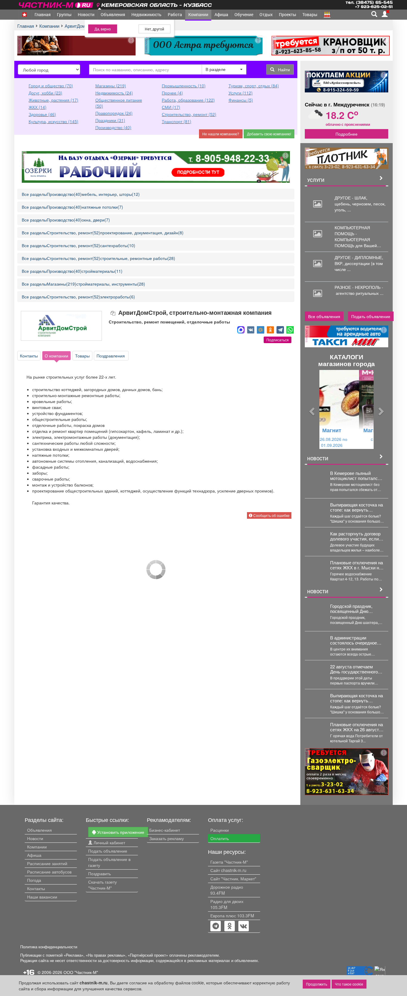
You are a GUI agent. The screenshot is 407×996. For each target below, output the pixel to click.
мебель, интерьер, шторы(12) (111, 194)
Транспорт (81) (176, 121)
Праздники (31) (110, 120)
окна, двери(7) (96, 220)
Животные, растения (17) (53, 100)
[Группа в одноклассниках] (215, 927)
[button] (311, 409)
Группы (64, 14)
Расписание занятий (47, 863)
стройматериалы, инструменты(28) (110, 284)
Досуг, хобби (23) (45, 93)
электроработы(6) (117, 297)
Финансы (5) (241, 100)
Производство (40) (113, 127)
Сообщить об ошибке (271, 515)
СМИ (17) (171, 107)
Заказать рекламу (166, 838)
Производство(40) (64, 194)
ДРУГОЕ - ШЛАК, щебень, (351, 201)
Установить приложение (120, 832)
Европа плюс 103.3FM (232, 915)
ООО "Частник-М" (80, 972)
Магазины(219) (61, 284)
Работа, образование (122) (188, 100)
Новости (86, 14)
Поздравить (99, 873)
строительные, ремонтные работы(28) (137, 258)
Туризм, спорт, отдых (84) (254, 86)
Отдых (266, 14)
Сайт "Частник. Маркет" (233, 879)
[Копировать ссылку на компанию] (113, 312)
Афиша (221, 14)
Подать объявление (370, 316)
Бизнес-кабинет (164, 830)
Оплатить (219, 838)
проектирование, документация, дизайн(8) (142, 233)
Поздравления (111, 356)
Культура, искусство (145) (53, 121)
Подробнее (346, 134)
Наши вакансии (42, 897)
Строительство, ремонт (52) (189, 114)
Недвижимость (146, 14)
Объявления (113, 14)
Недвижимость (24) (114, 93)
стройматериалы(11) (102, 271)
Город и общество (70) (51, 86)
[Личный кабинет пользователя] (385, 14)
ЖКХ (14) (37, 107)
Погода (34, 880)
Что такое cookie (349, 983)
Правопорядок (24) (114, 113)
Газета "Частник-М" (229, 862)
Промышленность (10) (184, 86)
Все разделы (34, 194)
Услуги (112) (241, 93)
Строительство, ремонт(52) (73, 233)
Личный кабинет (108, 842)
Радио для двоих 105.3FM (226, 904)
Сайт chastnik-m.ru (228, 870)
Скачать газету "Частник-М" (102, 885)
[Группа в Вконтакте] (243, 927)
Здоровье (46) (42, 114)
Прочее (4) (172, 93)
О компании (56, 356)
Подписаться (277, 339)
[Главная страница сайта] (56, 4)
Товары (309, 14)
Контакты (29, 356)
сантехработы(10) (117, 245)
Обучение (243, 14)
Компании (198, 14)
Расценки (219, 830)
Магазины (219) (110, 86)
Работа (175, 14)
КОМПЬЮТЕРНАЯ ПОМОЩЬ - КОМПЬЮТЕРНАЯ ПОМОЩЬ (352, 236)
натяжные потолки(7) (102, 207)
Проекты (287, 14)
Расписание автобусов (49, 872)
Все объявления (324, 316)
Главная (43, 14)
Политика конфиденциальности (48, 946)
